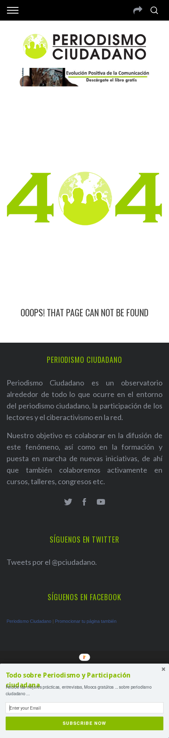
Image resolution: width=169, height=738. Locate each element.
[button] (85, 680)
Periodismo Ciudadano (29, 621)
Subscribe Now (85, 723)
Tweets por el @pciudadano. (52, 561)
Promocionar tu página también (85, 621)
